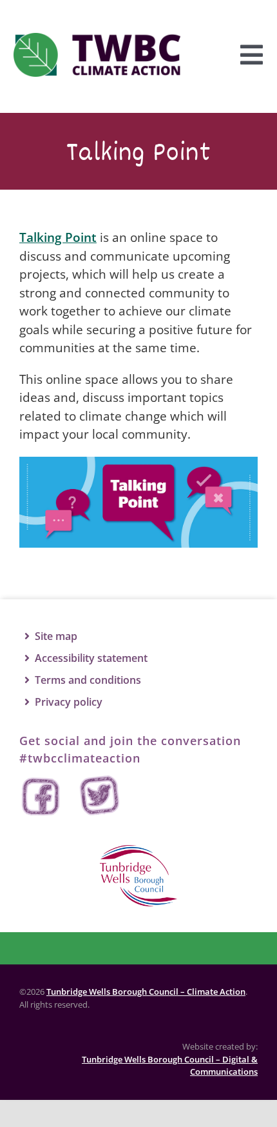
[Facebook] (41, 796)
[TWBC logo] (138, 851)
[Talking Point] (138, 462)
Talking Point (58, 237)
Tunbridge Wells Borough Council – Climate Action (145, 991)
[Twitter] (99, 796)
